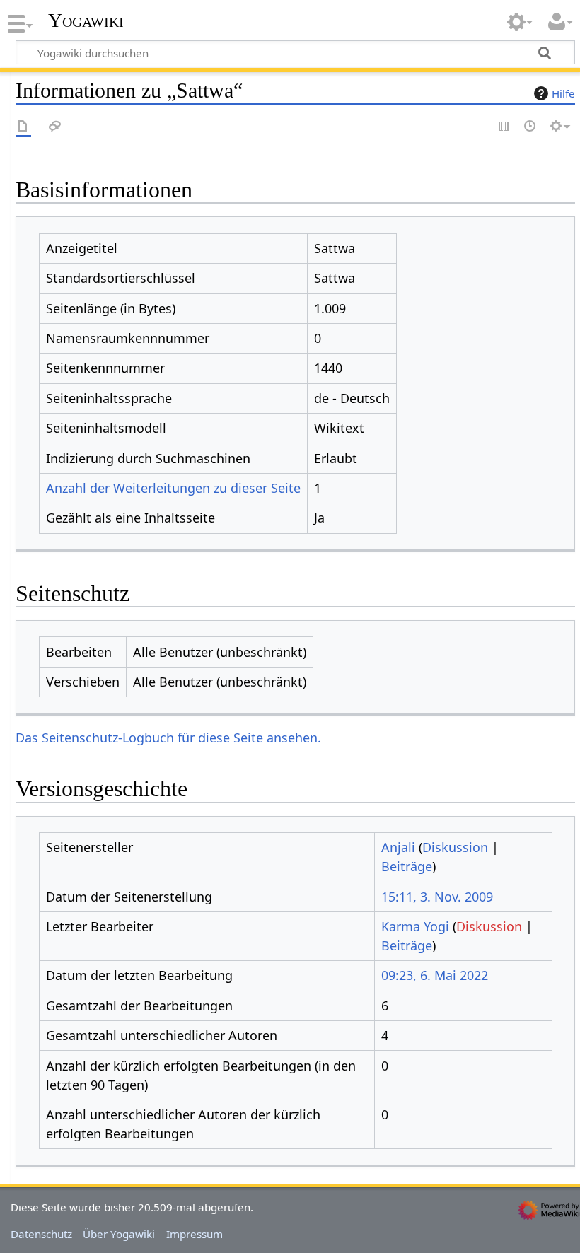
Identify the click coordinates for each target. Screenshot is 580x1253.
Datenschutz (41, 1234)
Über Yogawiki (119, 1234)
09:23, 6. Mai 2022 (434, 975)
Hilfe (563, 93)
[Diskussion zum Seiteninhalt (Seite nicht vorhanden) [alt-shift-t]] (55, 127)
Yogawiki (86, 20)
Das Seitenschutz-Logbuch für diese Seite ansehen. (168, 737)
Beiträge (406, 866)
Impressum (194, 1234)
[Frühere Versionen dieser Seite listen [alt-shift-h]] (530, 127)
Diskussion (455, 847)
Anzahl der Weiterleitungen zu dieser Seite (173, 487)
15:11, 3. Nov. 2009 (437, 896)
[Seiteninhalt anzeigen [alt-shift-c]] (23, 127)
